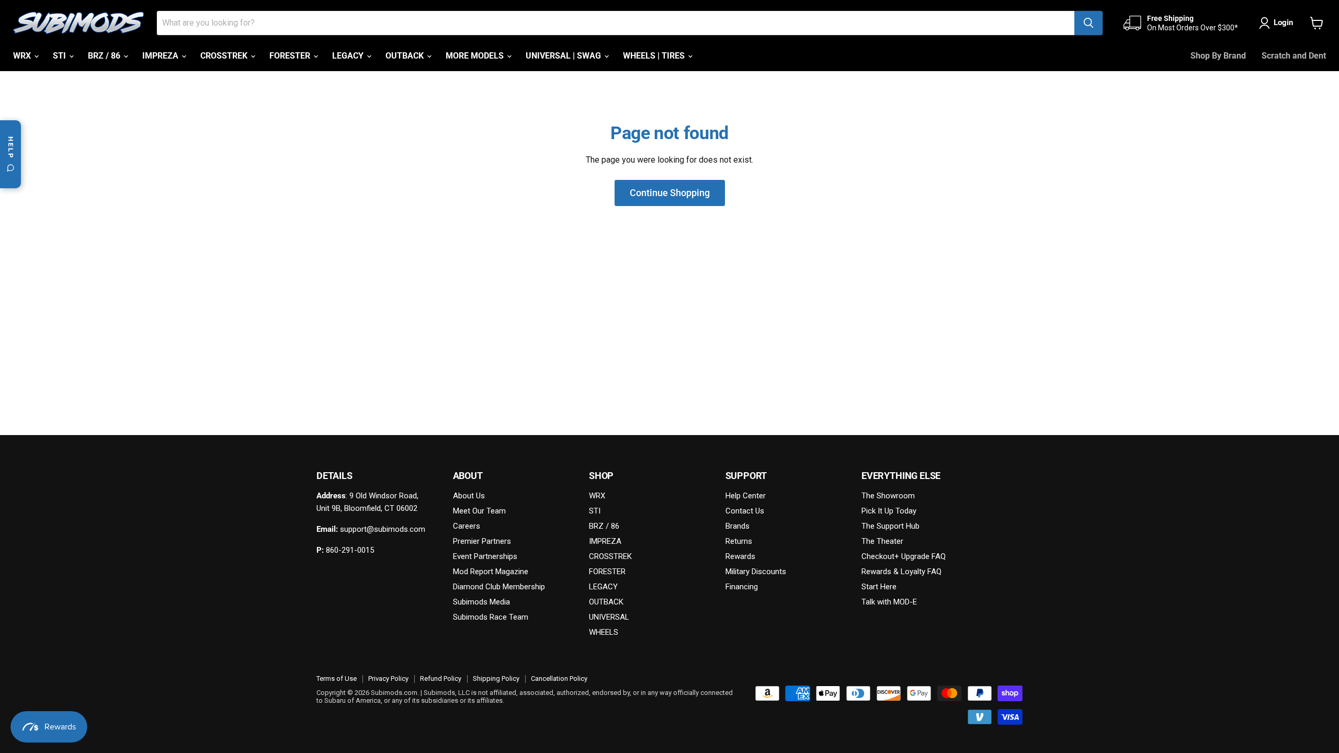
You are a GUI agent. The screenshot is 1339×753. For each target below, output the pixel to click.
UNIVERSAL (609, 617)
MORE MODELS (476, 56)
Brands (737, 526)
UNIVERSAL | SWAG (564, 56)
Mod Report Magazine (490, 571)
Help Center (745, 495)
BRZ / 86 (105, 56)
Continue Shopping (670, 192)
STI (60, 56)
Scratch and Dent (1294, 56)
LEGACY (349, 56)
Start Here (879, 586)
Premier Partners (482, 541)
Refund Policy (440, 678)
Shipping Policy (496, 678)
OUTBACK (405, 56)
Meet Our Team (479, 511)
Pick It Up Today (888, 511)
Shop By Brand (1218, 56)
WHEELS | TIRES (655, 56)
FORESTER (290, 56)
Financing (741, 586)
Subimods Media (481, 602)
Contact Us (744, 511)
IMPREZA (161, 56)
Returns (738, 541)
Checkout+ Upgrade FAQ (903, 556)
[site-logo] (78, 23)
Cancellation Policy (559, 678)
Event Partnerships (485, 556)
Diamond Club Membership (499, 586)
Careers (466, 526)
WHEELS (603, 632)
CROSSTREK (224, 56)
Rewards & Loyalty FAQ (901, 571)
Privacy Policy (388, 678)
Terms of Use (336, 678)
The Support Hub (890, 526)
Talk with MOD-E (889, 602)
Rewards (740, 556)
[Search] (1088, 23)
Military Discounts (755, 571)
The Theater (882, 541)
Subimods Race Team (490, 617)
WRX (23, 56)
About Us (469, 495)
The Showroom (888, 495)
